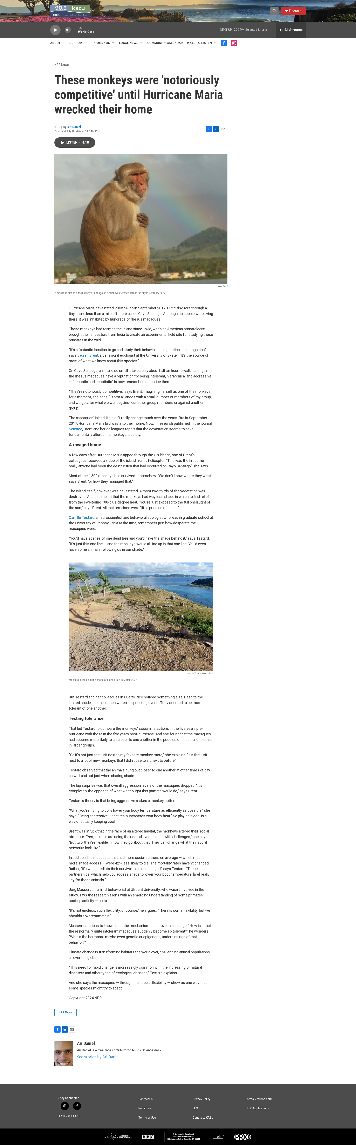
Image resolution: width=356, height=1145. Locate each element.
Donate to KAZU (203, 1117)
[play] (55, 30)
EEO (195, 1108)
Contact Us (145, 1099)
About (55, 43)
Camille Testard (81, 517)
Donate (295, 11)
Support (76, 43)
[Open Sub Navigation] (63, 43)
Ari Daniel (74, 127)
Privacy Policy (201, 1099)
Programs (101, 43)
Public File (144, 1108)
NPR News (61, 64)
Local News (128, 43)
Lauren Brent (87, 355)
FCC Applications (258, 1108)
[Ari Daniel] (63, 1053)
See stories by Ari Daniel (98, 1056)
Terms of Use (147, 1117)
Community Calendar (165, 43)
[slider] (74, 30)
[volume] (67, 30)
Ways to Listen (199, 43)
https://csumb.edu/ (259, 1099)
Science (75, 429)
